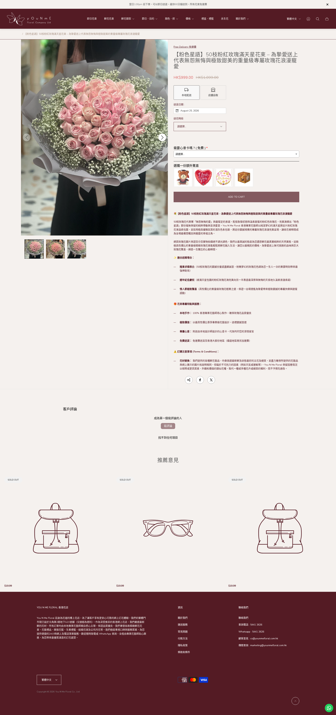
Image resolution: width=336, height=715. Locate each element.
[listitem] (187, 92)
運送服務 (183, 624)
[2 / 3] (55, 249)
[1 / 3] (34, 249)
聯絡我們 (243, 617)
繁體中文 (292, 19)
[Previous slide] (26, 137)
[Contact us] (329, 708)
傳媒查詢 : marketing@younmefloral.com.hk (263, 645)
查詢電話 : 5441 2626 (250, 624)
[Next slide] (162, 137)
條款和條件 (184, 652)
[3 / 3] (76, 249)
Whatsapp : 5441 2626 (251, 631)
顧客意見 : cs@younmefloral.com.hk (258, 638)
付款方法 (183, 638)
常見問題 (183, 631)
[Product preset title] (56, 528)
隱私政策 (183, 645)
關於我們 (183, 617)
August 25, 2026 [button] (189, 110)
